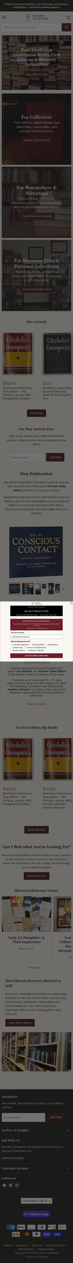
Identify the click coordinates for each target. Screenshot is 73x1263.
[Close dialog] (71, 603)
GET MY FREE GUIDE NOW (36, 655)
